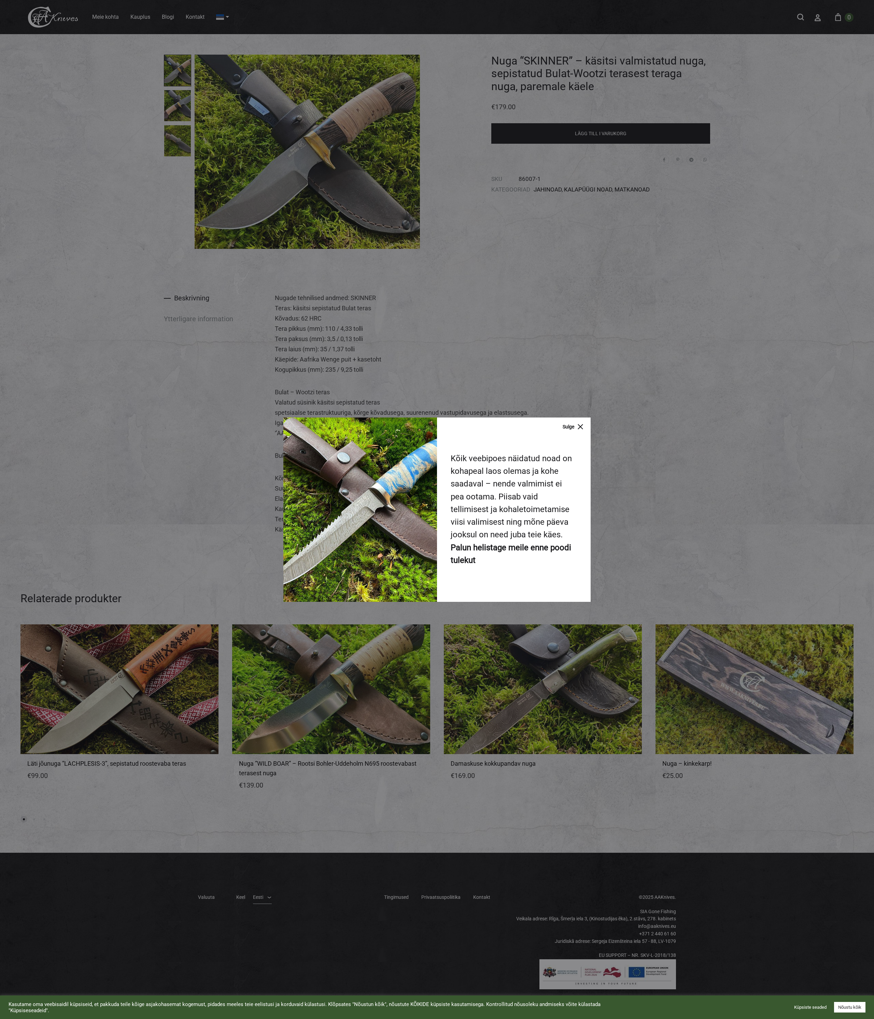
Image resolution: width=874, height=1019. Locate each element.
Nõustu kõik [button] (849, 1007)
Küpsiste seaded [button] (810, 1007)
